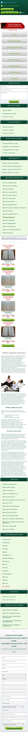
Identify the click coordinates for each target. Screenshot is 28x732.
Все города (6, 586)
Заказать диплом (7, 127)
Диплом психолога (8, 217)
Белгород (5, 549)
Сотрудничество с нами (10, 149)
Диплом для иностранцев (10, 506)
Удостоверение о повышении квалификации (12, 621)
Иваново (5, 577)
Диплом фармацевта (9, 223)
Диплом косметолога (9, 195)
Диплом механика (8, 201)
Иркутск (5, 583)
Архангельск (6, 539)
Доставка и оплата (14, 72)
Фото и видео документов (14, 47)
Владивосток (6, 555)
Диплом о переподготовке (11, 613)
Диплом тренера (7, 189)
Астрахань (5, 542)
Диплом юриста (7, 233)
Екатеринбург (7, 574)
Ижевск (4, 580)
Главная (14, 34)
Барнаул (5, 545)
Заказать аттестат (8, 133)
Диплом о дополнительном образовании (11, 616)
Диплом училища (8, 529)
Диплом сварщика (8, 220)
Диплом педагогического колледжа (14, 207)
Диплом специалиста (9, 484)
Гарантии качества (14, 53)
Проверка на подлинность (11, 146)
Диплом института (8, 497)
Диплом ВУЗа (7, 110)
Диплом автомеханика (9, 186)
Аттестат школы (7, 116)
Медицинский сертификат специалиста (11, 625)
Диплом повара (7, 211)
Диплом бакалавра (8, 487)
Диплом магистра (8, 490)
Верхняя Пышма (7, 558)
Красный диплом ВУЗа (10, 509)
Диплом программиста (10, 214)
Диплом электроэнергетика (11, 229)
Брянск (4, 552)
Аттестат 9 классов (8, 600)
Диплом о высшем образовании (12, 518)
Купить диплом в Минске (10, 163)
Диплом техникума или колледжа (13, 500)
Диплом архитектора (9, 182)
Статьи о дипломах (8, 153)
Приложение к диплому (10, 610)
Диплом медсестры (8, 198)
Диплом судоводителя (9, 192)
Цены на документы (14, 41)
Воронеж (5, 571)
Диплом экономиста (9, 226)
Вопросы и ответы (14, 59)
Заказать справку (8, 130)
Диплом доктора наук (9, 512)
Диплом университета (9, 493)
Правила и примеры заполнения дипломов (13, 522)
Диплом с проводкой (9, 526)
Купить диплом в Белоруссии (12, 166)
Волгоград (5, 561)
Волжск (5, 564)
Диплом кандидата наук (10, 515)
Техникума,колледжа (9, 113)
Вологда (5, 567)
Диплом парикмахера (9, 204)
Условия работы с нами (10, 143)
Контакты (15, 78)
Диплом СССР (7, 503)
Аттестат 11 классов (9, 596)
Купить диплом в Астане (10, 172)
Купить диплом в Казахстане (11, 169)
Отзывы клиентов (14, 66)
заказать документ (7, 9)
